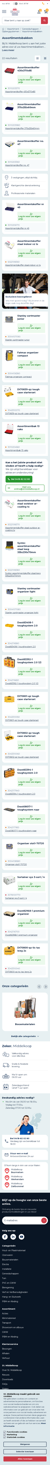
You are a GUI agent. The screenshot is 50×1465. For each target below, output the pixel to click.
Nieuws (5, 1375)
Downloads (7, 1379)
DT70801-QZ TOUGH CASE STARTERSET (28, 698)
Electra (5, 1264)
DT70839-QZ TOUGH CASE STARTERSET (28, 391)
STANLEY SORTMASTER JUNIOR (28, 317)
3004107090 (14, 336)
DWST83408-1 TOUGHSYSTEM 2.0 (27, 624)
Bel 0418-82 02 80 (20, 479)
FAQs (4, 1384)
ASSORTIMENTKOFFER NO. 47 (30, 143)
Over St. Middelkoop (12, 1370)
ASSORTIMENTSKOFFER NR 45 (30, 206)
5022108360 (14, 262)
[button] (39, 986)
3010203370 (14, 88)
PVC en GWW (9, 1283)
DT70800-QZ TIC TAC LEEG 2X (28, 949)
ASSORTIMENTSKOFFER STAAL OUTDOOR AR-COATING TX (29, 503)
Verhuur (6, 1358)
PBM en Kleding (10, 1301)
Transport (6, 1323)
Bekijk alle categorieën (23, 1036)
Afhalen (5, 1353)
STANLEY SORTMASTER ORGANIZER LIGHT (28, 590)
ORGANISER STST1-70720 (30, 843)
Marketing (12, 1435)
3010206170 (14, 225)
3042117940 (13, 790)
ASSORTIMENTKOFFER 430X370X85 (28, 69)
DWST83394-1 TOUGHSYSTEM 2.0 (27, 771)
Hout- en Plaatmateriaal (13, 1250)
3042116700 (13, 931)
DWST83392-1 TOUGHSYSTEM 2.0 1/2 (29, 661)
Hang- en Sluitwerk (11, 1297)
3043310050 (14, 717)
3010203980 (14, 125)
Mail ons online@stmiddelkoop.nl (26, 488)
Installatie (6, 1269)
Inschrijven (44, 1220)
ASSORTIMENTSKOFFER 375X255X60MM (29, 106)
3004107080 (14, 609)
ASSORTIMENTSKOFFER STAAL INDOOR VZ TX (29, 242)
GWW (5, 1332)
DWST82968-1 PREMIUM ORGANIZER (31, 912)
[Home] (3, 29)
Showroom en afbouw (13, 1327)
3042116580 (13, 643)
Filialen (5, 1388)
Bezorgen (7, 1349)
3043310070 (14, 410)
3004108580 (14, 861)
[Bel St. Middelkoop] (45, 3)
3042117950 (13, 827)
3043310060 (14, 754)
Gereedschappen (10, 1273)
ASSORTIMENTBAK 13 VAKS (28, 428)
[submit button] (44, 20)
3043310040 (14, 968)
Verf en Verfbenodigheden (15, 1292)
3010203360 (14, 162)
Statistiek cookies (16, 1437)
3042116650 (13, 680)
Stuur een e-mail (19, 1153)
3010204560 (14, 447)
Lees (8, 50)
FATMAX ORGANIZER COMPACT (27, 354)
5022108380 (14, 570)
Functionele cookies (17, 1432)
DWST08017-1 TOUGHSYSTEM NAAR (28, 808)
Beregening (8, 1287)
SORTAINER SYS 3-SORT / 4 (31, 877)
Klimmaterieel (9, 1318)
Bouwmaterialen (10, 1259)
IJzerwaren (7, 1255)
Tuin (4, 1278)
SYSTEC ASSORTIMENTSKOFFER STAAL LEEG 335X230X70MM (28, 548)
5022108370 (14, 524)
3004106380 (14, 373)
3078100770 (14, 895)
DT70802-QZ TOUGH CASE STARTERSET (28, 734)
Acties (5, 1313)
